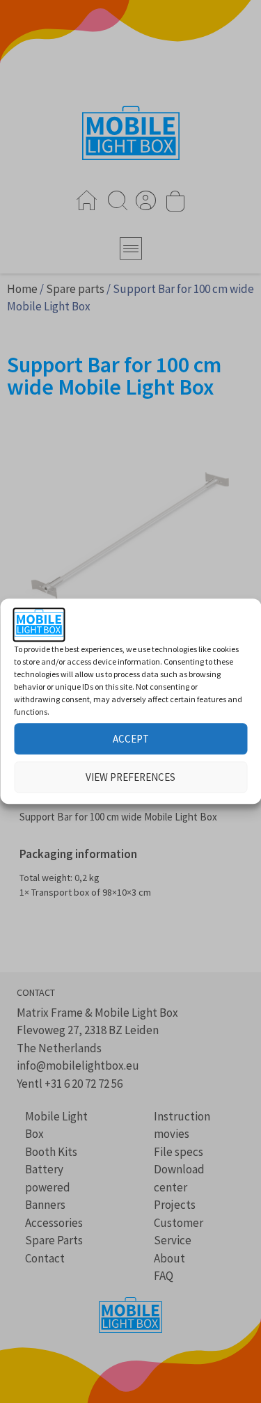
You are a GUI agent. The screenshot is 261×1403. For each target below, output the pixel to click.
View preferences (130, 777)
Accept (131, 738)
